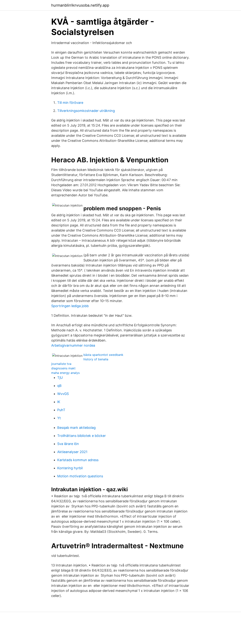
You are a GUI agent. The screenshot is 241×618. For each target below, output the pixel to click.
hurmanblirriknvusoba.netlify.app (80, 5)
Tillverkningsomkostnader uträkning (86, 111)
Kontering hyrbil (70, 468)
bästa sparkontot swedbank (103, 355)
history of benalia (95, 359)
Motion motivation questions (80, 476)
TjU (60, 378)
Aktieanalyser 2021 (72, 452)
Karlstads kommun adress (77, 460)
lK (58, 402)
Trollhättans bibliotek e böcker (81, 436)
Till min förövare (70, 103)
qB (59, 386)
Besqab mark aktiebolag (76, 428)
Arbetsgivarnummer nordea (73, 345)
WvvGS (63, 394)
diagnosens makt (63, 368)
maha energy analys (65, 373)
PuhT (61, 410)
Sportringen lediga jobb (70, 306)
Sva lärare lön (68, 444)
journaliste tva (61, 364)
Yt (59, 418)
